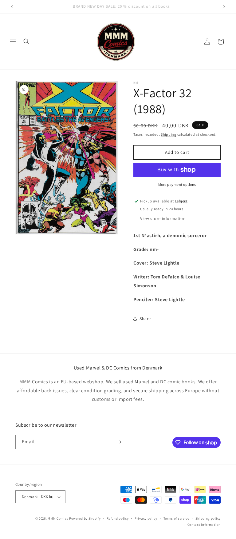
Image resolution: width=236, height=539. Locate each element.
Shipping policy (208, 518)
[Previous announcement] (12, 7)
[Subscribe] (119, 442)
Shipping (168, 134)
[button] (13, 41)
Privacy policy (146, 518)
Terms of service (176, 518)
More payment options (177, 184)
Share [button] (145, 318)
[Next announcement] (224, 7)
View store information (163, 218)
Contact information (204, 524)
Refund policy (117, 518)
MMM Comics (58, 518)
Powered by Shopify (85, 518)
